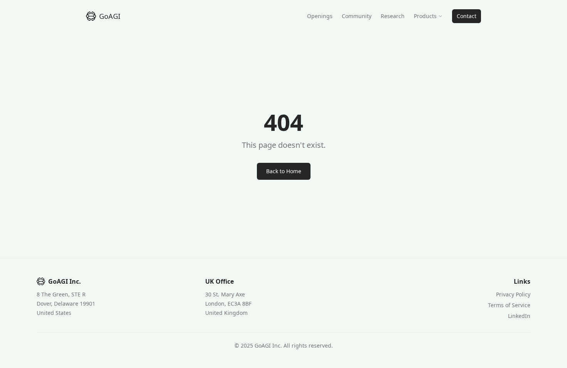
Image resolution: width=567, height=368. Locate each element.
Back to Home (283, 171)
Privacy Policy (513, 294)
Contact (466, 16)
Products (425, 16)
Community (356, 16)
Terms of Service (509, 305)
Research (393, 16)
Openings (319, 16)
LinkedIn (519, 315)
